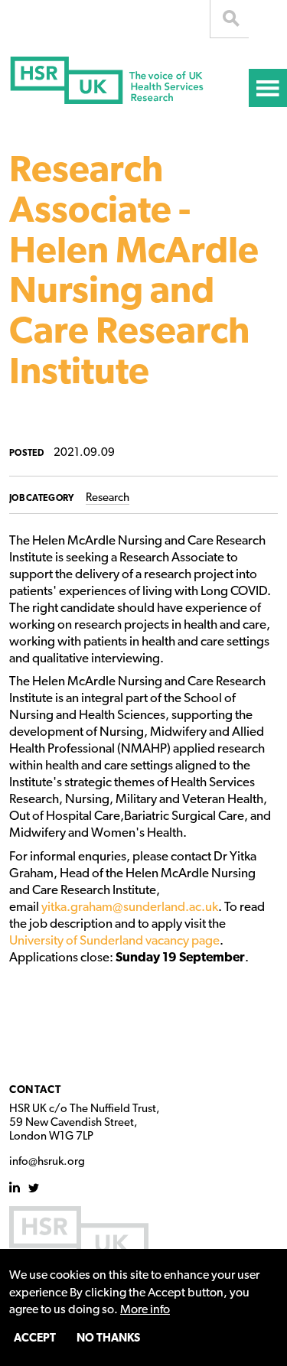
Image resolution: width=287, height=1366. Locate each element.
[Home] (128, 86)
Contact (35, 1090)
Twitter (34, 1187)
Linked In (15, 1187)
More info (145, 1310)
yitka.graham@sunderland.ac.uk (129, 907)
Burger (268, 88)
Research (107, 498)
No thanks (108, 1339)
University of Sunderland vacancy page (114, 941)
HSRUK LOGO (78, 1235)
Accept (35, 1339)
